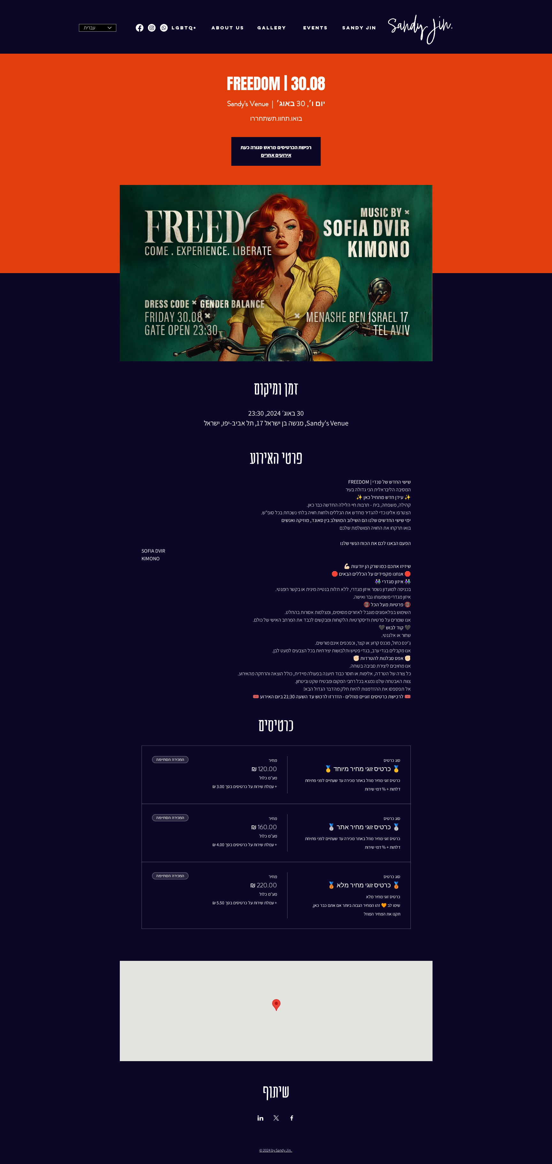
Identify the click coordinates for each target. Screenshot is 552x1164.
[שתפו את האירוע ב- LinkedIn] (260, 1118)
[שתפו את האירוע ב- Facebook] (292, 1118)
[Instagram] (152, 28)
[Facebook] (139, 28)
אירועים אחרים (276, 155)
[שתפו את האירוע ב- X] (276, 1118)
